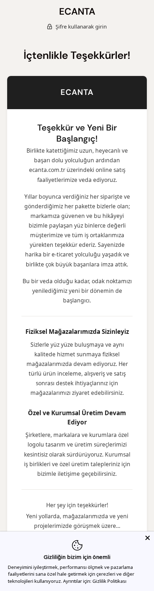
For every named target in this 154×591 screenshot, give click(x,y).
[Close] (147, 537)
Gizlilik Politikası (109, 581)
